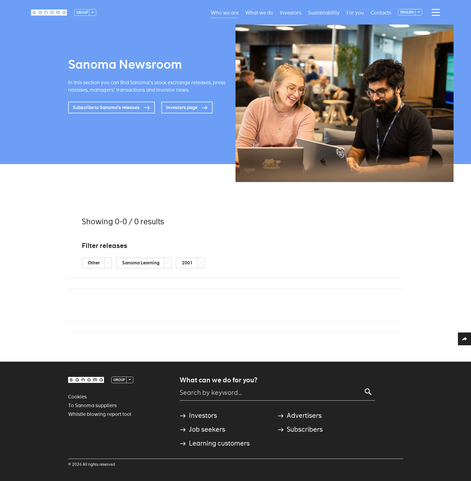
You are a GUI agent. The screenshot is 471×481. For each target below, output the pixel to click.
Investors (290, 12)
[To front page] (49, 13)
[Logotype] (86, 380)
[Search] (368, 392)
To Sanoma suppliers (92, 405)
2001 (188, 263)
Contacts (381, 12)
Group (83, 12)
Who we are (224, 12)
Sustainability (324, 12)
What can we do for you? (218, 380)
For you (355, 12)
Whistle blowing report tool (99, 414)
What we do (259, 12)
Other (94, 263)
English (407, 12)
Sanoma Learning (141, 263)
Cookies (77, 397)
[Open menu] (434, 12)
